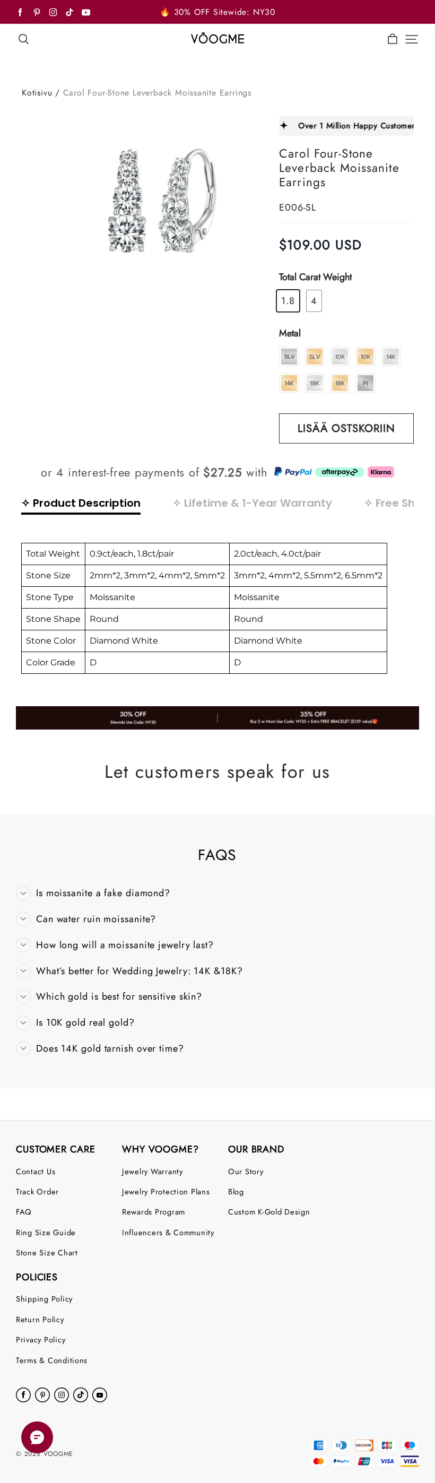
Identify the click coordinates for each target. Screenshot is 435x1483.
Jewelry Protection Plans (166, 1191)
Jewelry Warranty (152, 1171)
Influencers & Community (168, 1232)
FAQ (24, 1211)
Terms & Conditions (52, 1360)
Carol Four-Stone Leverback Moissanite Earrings (157, 92)
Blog (236, 1191)
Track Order (37, 1191)
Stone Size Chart (47, 1252)
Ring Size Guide (46, 1232)
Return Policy (40, 1319)
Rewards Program (153, 1211)
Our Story (246, 1171)
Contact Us (35, 1171)
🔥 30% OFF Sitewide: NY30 (217, 12)
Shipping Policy (44, 1298)
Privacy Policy (40, 1339)
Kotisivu (37, 92)
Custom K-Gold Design (269, 1211)
